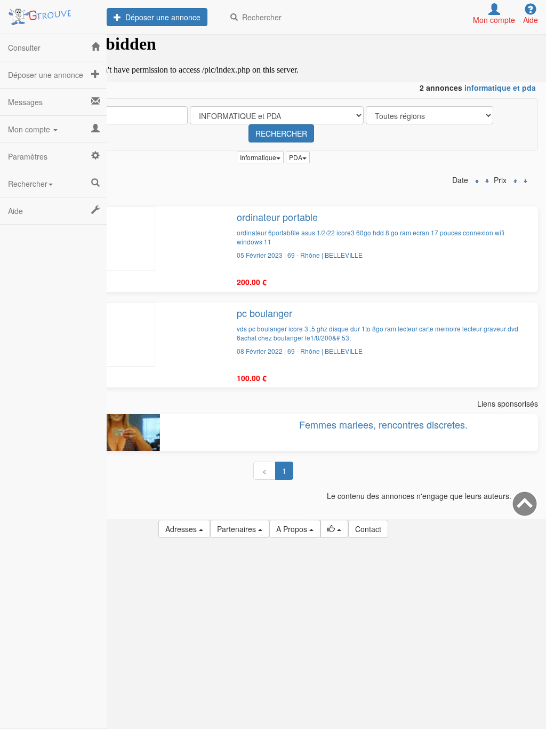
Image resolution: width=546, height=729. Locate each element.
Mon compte (30, 129)
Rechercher (260, 17)
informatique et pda (500, 87)
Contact (368, 529)
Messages (25, 102)
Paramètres (27, 156)
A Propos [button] (292, 529)
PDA (295, 157)
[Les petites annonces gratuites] (53, 13)
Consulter (24, 47)
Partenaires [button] (237, 529)
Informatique (258, 157)
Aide (15, 210)
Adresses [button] (182, 529)
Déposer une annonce (160, 17)
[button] (334, 529)
